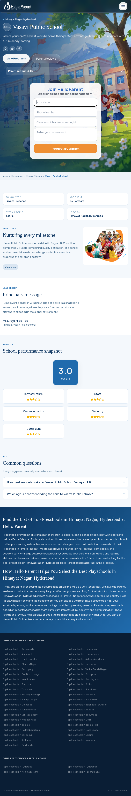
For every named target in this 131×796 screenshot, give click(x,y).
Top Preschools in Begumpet (82, 714)
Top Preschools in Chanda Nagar (20, 664)
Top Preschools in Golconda (17, 704)
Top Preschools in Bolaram (16, 724)
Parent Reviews (46, 58)
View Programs (16, 58)
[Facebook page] (19, 48)
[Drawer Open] (123, 6)
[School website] (12, 48)
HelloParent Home (40, 790)
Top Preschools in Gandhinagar (83, 730)
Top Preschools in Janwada (81, 740)
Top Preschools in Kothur (79, 684)
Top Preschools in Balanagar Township (87, 704)
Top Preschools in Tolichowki (18, 689)
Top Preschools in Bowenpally (18, 649)
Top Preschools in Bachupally (18, 669)
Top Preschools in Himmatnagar (83, 654)
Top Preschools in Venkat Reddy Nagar (87, 669)
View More (10, 267)
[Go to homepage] (17, 6)
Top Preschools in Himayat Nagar (20, 699)
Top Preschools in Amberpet (17, 654)
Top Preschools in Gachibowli (82, 689)
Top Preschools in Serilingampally (20, 714)
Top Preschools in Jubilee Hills (82, 699)
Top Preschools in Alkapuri (80, 709)
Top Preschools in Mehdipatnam (19, 679)
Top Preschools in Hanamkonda (83, 771)
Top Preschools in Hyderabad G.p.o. (21, 730)
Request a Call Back (65, 148)
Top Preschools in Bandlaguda (83, 679)
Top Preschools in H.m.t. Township (20, 659)
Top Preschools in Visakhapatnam (20, 771)
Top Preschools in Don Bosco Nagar (21, 674)
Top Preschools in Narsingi (80, 734)
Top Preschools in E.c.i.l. (79, 719)
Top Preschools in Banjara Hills (82, 724)
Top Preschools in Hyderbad (17, 766)
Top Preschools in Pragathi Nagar (20, 719)
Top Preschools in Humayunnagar (20, 709)
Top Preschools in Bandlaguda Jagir (21, 694)
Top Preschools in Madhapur (81, 664)
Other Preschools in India (15, 790)
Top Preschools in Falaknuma (82, 649)
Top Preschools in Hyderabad (82, 766)
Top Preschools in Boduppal (81, 674)
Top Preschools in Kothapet (17, 740)
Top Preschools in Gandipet (17, 684)
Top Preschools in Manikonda (18, 745)
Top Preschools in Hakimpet (81, 694)
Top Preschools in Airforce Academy (85, 659)
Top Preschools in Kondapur (17, 734)
